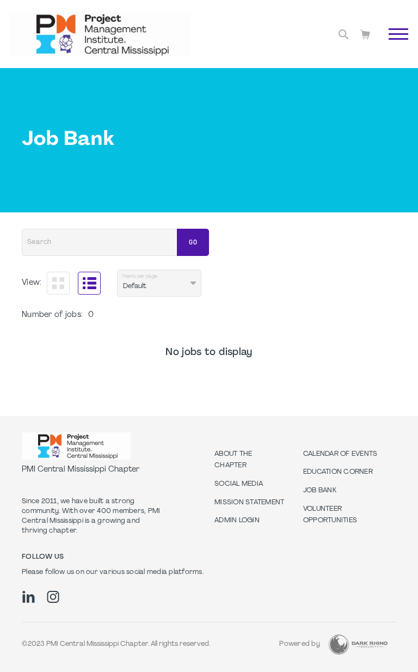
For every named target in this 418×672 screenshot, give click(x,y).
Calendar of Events (340, 454)
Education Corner (338, 472)
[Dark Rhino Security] (358, 644)
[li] (28, 597)
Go (393, 46)
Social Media (238, 484)
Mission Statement (249, 502)
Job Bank (319, 490)
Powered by (299, 644)
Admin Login (237, 520)
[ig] (53, 597)
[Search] (343, 34)
